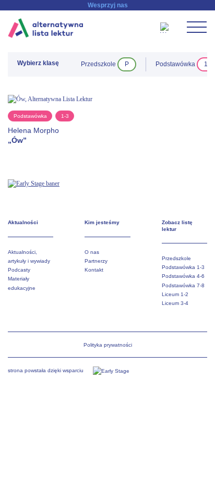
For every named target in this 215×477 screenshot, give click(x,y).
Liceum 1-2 (175, 294)
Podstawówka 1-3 (183, 267)
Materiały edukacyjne (21, 283)
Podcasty (19, 270)
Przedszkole (176, 258)
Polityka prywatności (107, 345)
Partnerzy (96, 261)
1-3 (65, 116)
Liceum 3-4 (175, 303)
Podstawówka (30, 116)
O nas (92, 252)
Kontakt (94, 270)
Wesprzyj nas (108, 5)
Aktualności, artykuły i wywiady (29, 256)
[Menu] (196, 27)
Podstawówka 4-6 (183, 276)
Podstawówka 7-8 (183, 285)
